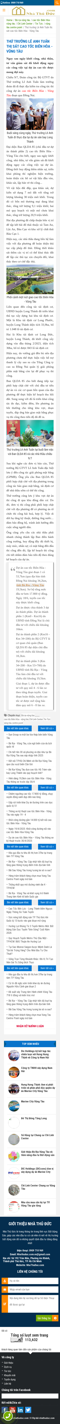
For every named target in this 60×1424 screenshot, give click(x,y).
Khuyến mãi (9, 1375)
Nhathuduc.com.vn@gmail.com (33, 1254)
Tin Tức (47, 719)
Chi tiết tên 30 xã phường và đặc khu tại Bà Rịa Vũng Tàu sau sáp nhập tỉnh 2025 (28, 754)
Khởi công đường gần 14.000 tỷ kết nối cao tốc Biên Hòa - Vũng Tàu (29, 821)
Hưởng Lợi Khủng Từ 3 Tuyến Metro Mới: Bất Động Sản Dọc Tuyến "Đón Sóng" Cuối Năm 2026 (29, 929)
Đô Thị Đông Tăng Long (34, 1118)
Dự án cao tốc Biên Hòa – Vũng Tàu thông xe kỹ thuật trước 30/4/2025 (30, 839)
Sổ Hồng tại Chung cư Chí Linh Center (37, 1137)
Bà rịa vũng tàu (28, 715)
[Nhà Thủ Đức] (33, 10)
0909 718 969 (17, 2)
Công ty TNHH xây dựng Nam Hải (36, 1069)
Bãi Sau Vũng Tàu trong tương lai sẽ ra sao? (30, 870)
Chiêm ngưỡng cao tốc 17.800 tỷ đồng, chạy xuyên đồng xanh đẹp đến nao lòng (29, 795)
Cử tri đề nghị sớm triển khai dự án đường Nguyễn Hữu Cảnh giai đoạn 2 (28, 985)
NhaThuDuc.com (35, 1265)
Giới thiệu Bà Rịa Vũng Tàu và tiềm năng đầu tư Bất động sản (37, 1153)
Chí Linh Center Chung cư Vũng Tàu (38, 1187)
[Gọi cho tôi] (8, 1416)
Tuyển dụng (10, 1379)
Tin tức (7, 1371)
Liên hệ (7, 1383)
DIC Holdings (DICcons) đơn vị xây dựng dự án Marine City (37, 1170)
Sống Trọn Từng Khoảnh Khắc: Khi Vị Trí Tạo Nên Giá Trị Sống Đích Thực (29, 961)
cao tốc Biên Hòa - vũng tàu (16, 719)
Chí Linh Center (36, 719)
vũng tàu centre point (13, 723)
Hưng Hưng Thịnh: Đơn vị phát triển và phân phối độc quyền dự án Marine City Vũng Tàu (38, 1088)
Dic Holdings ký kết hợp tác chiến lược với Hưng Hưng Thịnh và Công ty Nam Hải (36, 1054)
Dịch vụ (8, 1366)
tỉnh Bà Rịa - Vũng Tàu (30, 585)
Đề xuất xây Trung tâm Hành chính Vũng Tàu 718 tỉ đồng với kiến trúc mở (29, 993)
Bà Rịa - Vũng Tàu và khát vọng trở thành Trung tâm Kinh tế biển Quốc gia (27, 895)
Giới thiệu (8, 1362)
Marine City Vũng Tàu (32, 1101)
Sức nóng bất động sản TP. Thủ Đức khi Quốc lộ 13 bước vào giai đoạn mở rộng (27, 919)
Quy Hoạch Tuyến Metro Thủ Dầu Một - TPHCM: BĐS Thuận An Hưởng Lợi (27, 940)
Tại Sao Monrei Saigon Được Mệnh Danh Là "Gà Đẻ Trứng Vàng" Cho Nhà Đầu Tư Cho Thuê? (29, 950)
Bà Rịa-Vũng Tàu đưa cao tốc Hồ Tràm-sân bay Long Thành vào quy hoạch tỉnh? (28, 771)
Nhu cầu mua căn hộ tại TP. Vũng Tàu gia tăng (35, 1204)
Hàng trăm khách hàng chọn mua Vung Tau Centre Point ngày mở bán (28, 1016)
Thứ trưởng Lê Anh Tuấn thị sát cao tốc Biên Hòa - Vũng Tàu (29, 46)
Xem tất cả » (47, 728)
